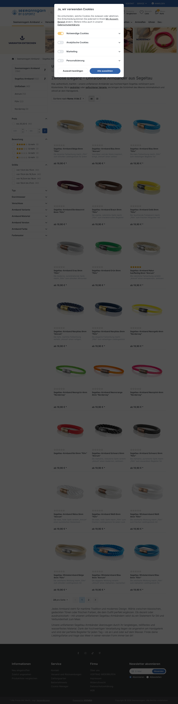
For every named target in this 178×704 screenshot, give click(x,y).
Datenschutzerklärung (68, 24)
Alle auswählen (105, 71)
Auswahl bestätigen (73, 71)
